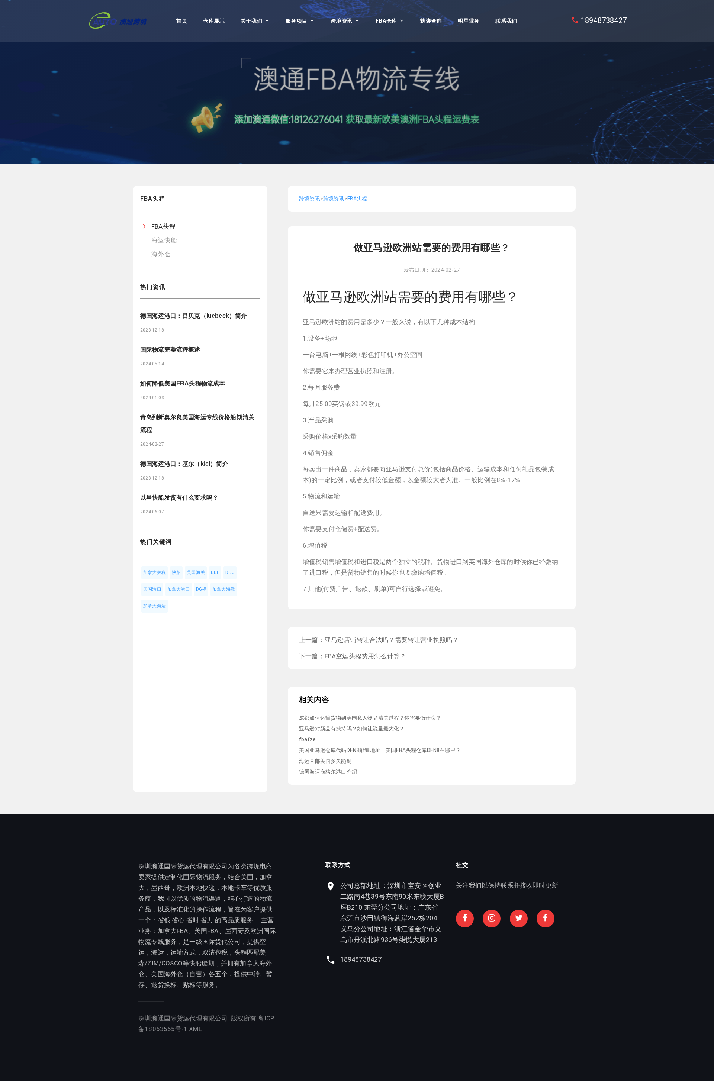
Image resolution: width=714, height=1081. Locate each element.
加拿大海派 (223, 589)
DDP (215, 572)
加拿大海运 (154, 606)
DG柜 (201, 589)
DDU (230, 572)
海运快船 (164, 240)
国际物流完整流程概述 (170, 349)
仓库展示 (214, 21)
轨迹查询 (431, 21)
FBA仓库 (386, 21)
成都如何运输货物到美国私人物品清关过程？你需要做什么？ (370, 718)
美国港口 (152, 589)
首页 (181, 21)
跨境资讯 (342, 21)
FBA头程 (163, 226)
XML (195, 1029)
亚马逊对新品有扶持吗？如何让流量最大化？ (351, 729)
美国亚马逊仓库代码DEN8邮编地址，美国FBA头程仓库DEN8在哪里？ (380, 750)
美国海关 (196, 572)
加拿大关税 (154, 572)
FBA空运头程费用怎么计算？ (365, 656)
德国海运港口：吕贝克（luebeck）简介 (193, 316)
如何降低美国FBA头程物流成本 (182, 383)
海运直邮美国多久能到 (325, 761)
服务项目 (297, 21)
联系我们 (506, 21)
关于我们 (252, 21)
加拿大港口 (178, 589)
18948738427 (604, 20)
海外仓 (161, 254)
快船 (176, 572)
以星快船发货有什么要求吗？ (179, 497)
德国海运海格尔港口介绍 (328, 772)
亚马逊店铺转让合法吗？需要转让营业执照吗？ (392, 639)
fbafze (307, 739)
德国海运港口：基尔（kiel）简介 (184, 464)
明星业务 (469, 21)
